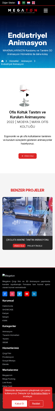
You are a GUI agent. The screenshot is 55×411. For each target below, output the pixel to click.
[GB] (33, 2)
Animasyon (7, 331)
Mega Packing (8, 379)
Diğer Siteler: (8, 2)
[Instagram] (12, 293)
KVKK (4, 320)
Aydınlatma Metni (39, 393)
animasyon (27, 61)
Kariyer (5, 313)
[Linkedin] (34, 293)
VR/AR (5, 342)
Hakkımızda (7, 306)
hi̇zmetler (14, 61)
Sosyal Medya (8, 361)
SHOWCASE (7, 309)
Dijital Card (7, 386)
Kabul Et (19, 403)
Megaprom (7, 375)
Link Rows (7, 382)
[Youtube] (26, 293)
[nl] (28, 2)
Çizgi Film (6, 353)
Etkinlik (5, 364)
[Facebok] (4, 293)
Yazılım (5, 339)
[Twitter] (19, 293)
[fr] (18, 2)
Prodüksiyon (8, 357)
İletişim (5, 317)
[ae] (23, 2)
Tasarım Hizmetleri (10, 335)
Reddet (36, 403)
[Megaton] (26, 275)
